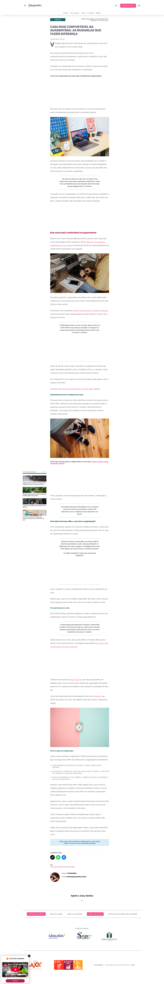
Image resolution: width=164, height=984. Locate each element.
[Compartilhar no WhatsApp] (58, 857)
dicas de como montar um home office (77, 389)
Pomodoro (96, 696)
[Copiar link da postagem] (52, 857)
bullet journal (76, 680)
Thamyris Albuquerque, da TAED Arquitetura (90, 311)
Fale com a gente (56, 914)
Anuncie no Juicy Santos (36, 914)
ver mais (44, 472)
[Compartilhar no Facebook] (64, 857)
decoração (58, 867)
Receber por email (128, 5)
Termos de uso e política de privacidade (122, 914)
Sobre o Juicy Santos (74, 914)
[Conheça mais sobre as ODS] (68, 965)
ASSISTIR (15, 980)
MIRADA (98, 13)
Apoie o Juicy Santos (95, 914)
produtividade (69, 867)
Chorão (83, 13)
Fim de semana (74, 13)
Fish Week (90, 13)
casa (52, 867)
